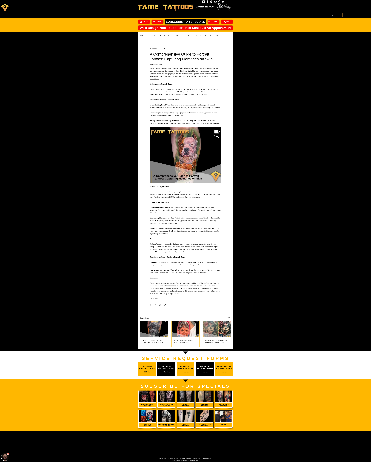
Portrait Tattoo (177, 36)
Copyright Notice (196, 458)
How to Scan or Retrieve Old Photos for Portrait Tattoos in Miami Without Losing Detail (216, 341)
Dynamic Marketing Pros (191, 460)
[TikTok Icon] (211, 1)
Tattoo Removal (164, 36)
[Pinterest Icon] (219, 1)
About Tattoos (188, 36)
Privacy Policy (207, 458)
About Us (198, 36)
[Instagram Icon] (203, 1)
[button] (62, 15)
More (217, 36)
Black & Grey (209, 36)
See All (229, 317)
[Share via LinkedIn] (160, 305)
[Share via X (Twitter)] (155, 305)
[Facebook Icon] (207, 1)
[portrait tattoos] (154, 329)
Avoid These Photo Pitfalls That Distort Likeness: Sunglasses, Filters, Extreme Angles (185, 341)
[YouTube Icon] (215, 1)
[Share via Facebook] (151, 305)
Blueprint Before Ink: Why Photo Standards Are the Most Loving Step (154, 341)
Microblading (152, 36)
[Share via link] (165, 305)
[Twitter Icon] (223, 1)
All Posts (142, 36)
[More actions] (220, 49)
